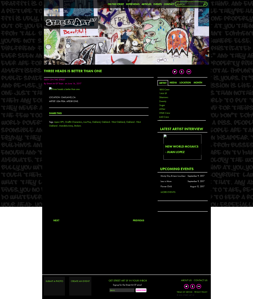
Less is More (166, 181)
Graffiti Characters (73, 121)
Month (198, 82)
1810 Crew (164, 89)
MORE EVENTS (168, 192)
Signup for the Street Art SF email (127, 284)
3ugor (162, 105)
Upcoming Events (177, 168)
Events (158, 4)
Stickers (77, 125)
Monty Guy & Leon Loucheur (173, 176)
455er (162, 108)
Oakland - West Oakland (113, 121)
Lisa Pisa (87, 121)
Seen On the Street (54, 79)
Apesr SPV (59, 121)
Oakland (96, 121)
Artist (162, 82)
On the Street (116, 4)
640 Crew (164, 116)
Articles (146, 4)
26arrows (163, 97)
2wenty (162, 101)
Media (173, 82)
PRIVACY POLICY (200, 292)
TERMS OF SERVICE (184, 292)
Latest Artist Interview (181, 128)
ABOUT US (186, 280)
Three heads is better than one (73, 71)
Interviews (133, 4)
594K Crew (164, 112)
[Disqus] (99, 176)
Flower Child (166, 186)
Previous (138, 220)
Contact (169, 4)
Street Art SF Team (55, 83)
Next (56, 220)
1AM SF (163, 93)
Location (185, 82)
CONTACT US (200, 280)
